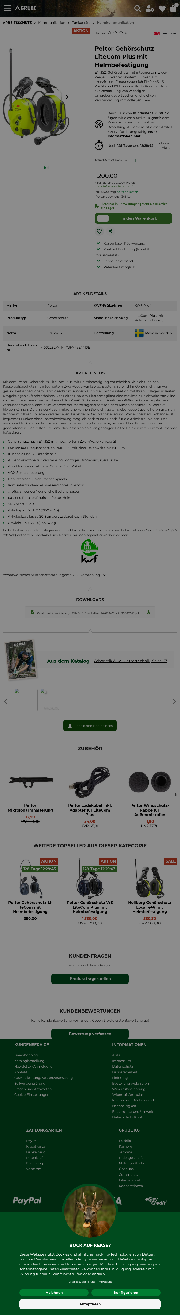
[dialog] (90, 657)
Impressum (105, 1281)
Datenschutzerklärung (81, 1281)
